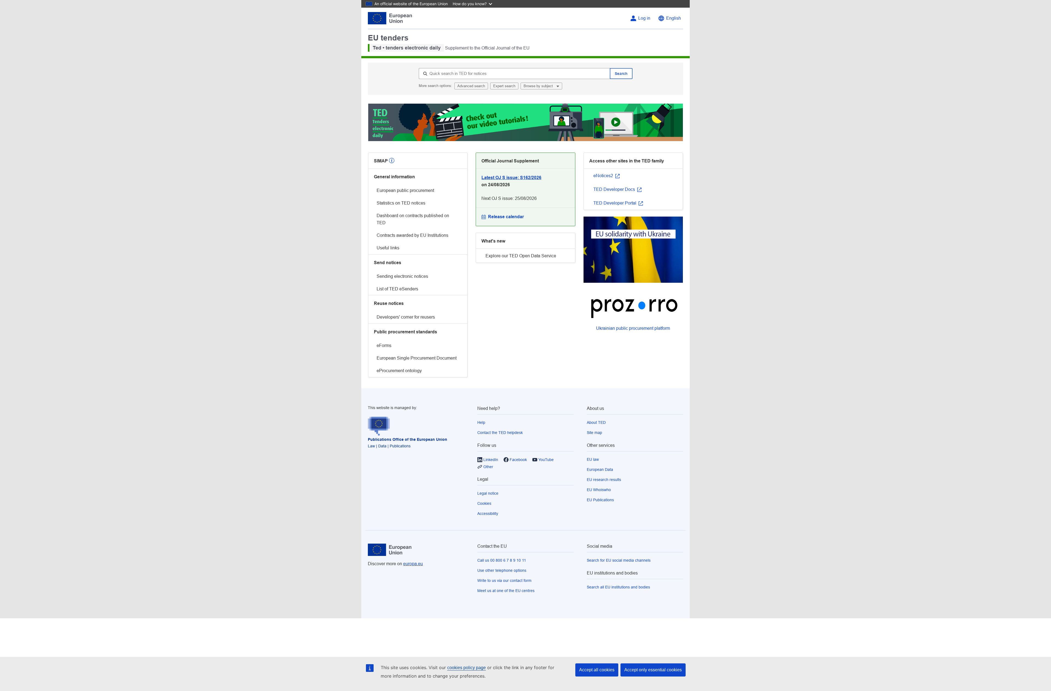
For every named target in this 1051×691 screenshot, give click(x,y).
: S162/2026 (511, 177)
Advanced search (471, 86)
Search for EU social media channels (619, 560)
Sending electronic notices (402, 276)
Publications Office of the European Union (407, 439)
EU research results (604, 479)
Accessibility (487, 513)
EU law (593, 459)
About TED (596, 422)
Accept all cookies (596, 669)
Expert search (504, 86)
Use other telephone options (501, 570)
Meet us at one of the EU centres (506, 590)
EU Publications (600, 500)
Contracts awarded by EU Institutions (412, 235)
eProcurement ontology (399, 370)
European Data (600, 469)
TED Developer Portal (615, 203)
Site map (594, 432)
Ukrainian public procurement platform (633, 328)
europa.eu (413, 563)
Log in (644, 18)
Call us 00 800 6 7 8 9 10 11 (501, 560)
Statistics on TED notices (401, 203)
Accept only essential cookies (653, 669)
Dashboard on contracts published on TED (413, 219)
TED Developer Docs (614, 189)
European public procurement (405, 190)
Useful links (388, 248)
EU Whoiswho (599, 490)
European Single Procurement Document (417, 358)
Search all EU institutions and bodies (618, 587)
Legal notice (487, 493)
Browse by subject (539, 86)
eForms (384, 345)
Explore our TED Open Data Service (521, 255)
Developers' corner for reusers (406, 317)
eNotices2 (603, 175)
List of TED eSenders (397, 289)
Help (481, 422)
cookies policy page (466, 667)
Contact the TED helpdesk (500, 432)
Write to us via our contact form (504, 580)
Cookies (484, 503)
